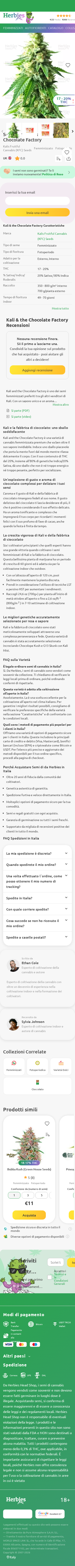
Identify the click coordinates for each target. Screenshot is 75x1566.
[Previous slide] (2, 131)
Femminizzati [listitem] (13, 28)
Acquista (29, 1215)
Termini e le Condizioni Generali (61, 1278)
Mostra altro (61, 404)
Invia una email (37, 212)
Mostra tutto (60, 308)
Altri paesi (15, 1356)
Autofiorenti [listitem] (35, 28)
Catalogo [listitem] (55, 28)
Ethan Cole (30, 962)
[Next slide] (72, 131)
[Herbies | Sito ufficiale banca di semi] (23, 16)
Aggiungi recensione (37, 370)
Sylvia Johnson (33, 1021)
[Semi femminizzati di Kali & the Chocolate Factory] (37, 71)
